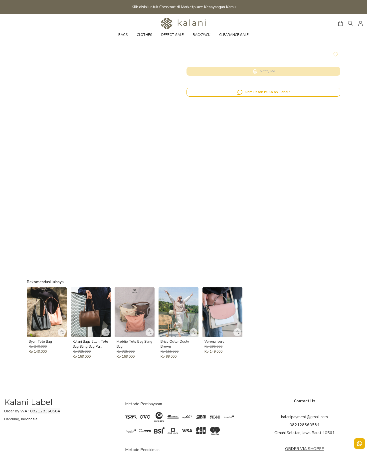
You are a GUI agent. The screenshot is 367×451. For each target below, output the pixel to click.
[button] (360, 23)
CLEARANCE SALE (234, 34)
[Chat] (359, 443)
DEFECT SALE (172, 34)
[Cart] (340, 23)
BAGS (123, 34)
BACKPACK (201, 34)
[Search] (350, 23)
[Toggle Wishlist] (335, 54)
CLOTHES (144, 34)
